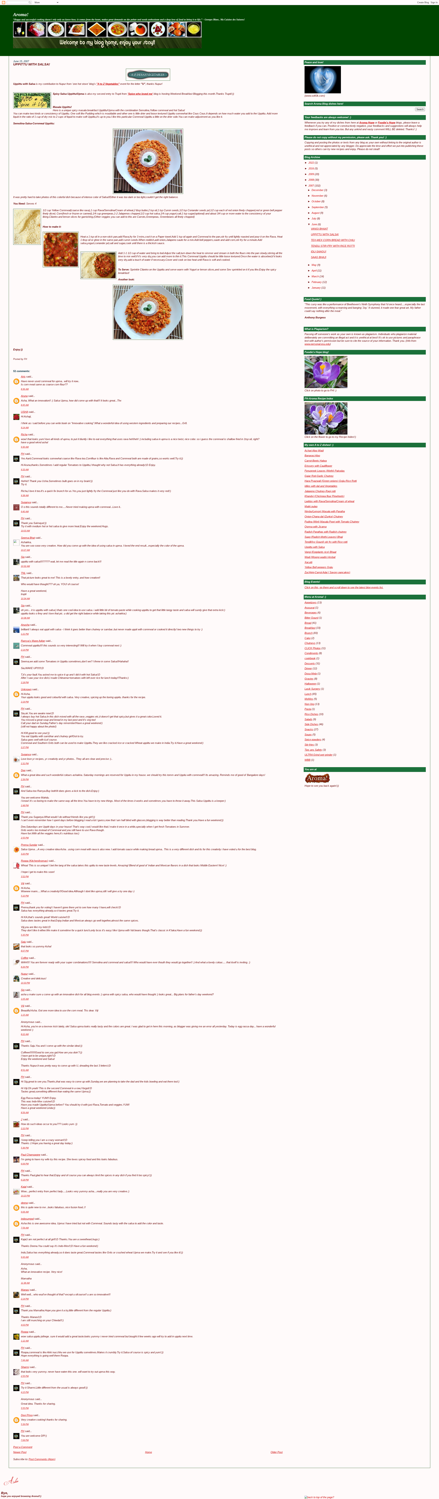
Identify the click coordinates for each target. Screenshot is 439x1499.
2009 (312, 174)
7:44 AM (25, 1360)
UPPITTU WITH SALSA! (31, 64)
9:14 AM (25, 428)
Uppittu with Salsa (315, 547)
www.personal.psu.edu (317, 344)
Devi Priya (27, 1415)
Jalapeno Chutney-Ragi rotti (320, 491)
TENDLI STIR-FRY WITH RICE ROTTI (333, 246)
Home (148, 1452)
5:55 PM (25, 1408)
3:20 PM (25, 854)
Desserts (310, 663)
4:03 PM (25, 1325)
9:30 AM (25, 447)
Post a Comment (22, 1447)
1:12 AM (25, 1341)
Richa (24, 434)
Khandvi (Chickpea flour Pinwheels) (324, 496)
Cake (308, 638)
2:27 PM (25, 747)
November (318, 195)
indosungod (27, 1218)
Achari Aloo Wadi (314, 450)
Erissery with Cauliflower (318, 465)
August (316, 213)
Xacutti (308, 562)
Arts (23, 376)
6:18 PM (25, 1180)
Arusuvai (310, 607)
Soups (308, 734)
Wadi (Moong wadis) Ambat (320, 557)
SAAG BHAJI (318, 257)
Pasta (308, 709)
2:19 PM (25, 702)
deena (24, 1202)
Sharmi (25, 1367)
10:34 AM (25, 599)
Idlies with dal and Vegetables (321, 486)
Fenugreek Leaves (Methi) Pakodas (325, 470)
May (314, 265)
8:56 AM (25, 1113)
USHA (24, 412)
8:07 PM (25, 951)
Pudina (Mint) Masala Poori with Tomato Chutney (332, 521)
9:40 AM (25, 512)
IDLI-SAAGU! (318, 251)
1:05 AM (25, 999)
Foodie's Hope (386, 122)
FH (22, 454)
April (314, 270)
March (315, 276)
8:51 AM (25, 1070)
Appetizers (311, 602)
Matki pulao (311, 506)
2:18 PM (25, 683)
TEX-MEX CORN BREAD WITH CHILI (333, 240)
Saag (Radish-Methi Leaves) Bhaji (324, 537)
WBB (307, 760)
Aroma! (21, 14)
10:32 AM (25, 566)
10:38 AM (25, 618)
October (316, 201)
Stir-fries (309, 744)
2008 (312, 179)
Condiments (311, 653)
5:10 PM (25, 896)
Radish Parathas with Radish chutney (326, 531)
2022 (312, 162)
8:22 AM (25, 1034)
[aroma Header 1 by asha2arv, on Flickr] (107, 47)
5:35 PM (25, 935)
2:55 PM (25, 838)
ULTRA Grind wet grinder (319, 754)
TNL (23, 573)
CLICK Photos (313, 648)
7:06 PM (25, 1440)
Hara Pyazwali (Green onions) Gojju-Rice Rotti (331, 481)
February (317, 282)
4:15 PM (25, 1392)
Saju (23, 941)
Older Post (277, 1452)
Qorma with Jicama (316, 526)
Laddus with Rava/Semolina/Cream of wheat (329, 501)
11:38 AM (25, 1283)
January (316, 287)
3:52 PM (25, 877)
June (315, 224)
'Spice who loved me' (140, 93)
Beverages (311, 612)
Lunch (308, 694)
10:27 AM (25, 550)
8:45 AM (25, 405)
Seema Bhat (28, 537)
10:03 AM (25, 531)
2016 (312, 168)
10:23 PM (25, 1196)
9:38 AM (25, 495)
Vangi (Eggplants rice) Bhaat (320, 552)
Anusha (25, 624)
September (318, 207)
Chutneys (310, 643)
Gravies (309, 678)
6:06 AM (25, 1212)
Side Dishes (311, 724)
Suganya (26, 502)
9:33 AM (25, 470)
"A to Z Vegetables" (108, 84)
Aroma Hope (366, 122)
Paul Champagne (30, 1154)
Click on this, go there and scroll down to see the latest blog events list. (344, 587)
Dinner (308, 668)
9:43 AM (25, 1257)
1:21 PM (25, 634)
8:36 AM (25, 389)
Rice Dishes (311, 714)
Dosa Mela (311, 673)
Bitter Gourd (311, 617)
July (314, 218)
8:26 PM (25, 967)
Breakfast (310, 628)
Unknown (26, 689)
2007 (312, 185)
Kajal (23, 1186)
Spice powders (313, 739)
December (318, 190)
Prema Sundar (29, 845)
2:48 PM (25, 805)
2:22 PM (25, 1129)
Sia (23, 557)
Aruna (24, 396)
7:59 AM (25, 1228)
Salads (308, 719)
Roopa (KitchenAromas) (34, 860)
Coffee (24, 958)
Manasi (25, 1290)
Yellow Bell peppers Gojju (319, 567)
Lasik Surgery (312, 688)
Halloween (310, 683)
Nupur (24, 974)
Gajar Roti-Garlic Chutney (319, 476)
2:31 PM (25, 764)
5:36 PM (25, 1148)
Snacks (309, 729)
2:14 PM (25, 650)
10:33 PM (25, 983)
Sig (23, 990)
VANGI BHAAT (319, 228)
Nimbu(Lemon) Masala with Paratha (325, 511)
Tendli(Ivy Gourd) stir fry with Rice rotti (326, 542)
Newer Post (19, 1452)
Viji (22, 883)
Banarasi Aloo (312, 455)
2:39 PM (25, 779)
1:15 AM (25, 1015)
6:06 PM (25, 1164)
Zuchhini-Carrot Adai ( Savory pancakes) (327, 572)
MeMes (309, 699)
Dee (23, 770)
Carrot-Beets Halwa (316, 460)
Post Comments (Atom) (42, 1459)
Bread (308, 623)
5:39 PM (25, 1424)
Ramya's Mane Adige (33, 641)
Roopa (24, 1331)
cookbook (310, 658)
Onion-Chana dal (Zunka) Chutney (324, 516)
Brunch (309, 633)
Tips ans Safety (313, 749)
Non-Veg (309, 704)
